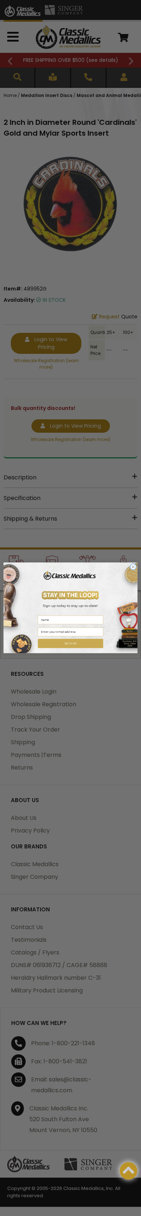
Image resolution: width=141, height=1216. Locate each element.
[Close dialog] (133, 567)
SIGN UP (70, 643)
